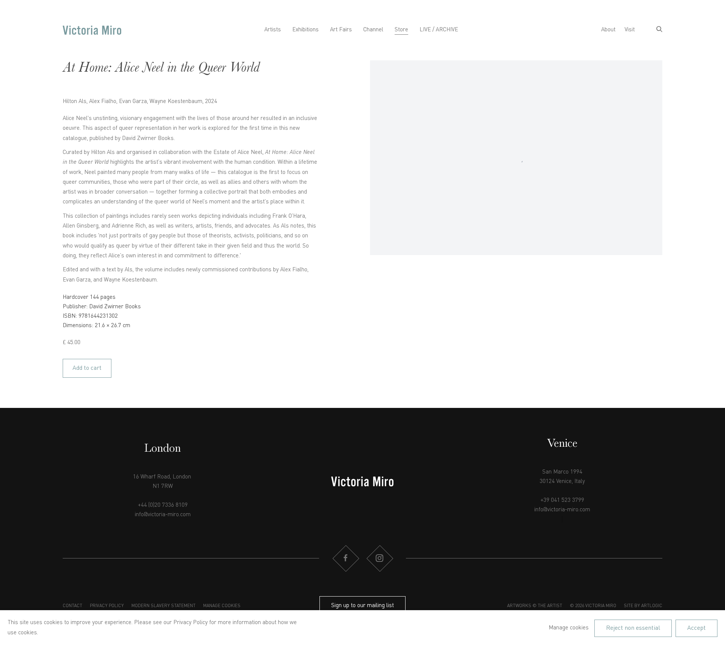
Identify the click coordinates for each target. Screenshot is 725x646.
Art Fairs (341, 30)
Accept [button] (696, 628)
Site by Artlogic (643, 606)
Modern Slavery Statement (163, 606)
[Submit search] (659, 30)
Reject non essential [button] (633, 628)
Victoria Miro (92, 30)
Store (401, 30)
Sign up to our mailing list (362, 606)
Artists (272, 30)
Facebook (345, 558)
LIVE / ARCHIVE (439, 30)
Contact (72, 606)
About (608, 30)
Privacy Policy (107, 606)
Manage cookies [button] (222, 606)
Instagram (379, 558)
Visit (630, 30)
